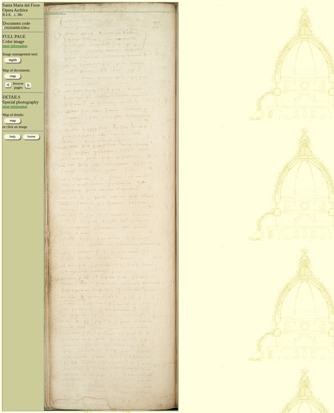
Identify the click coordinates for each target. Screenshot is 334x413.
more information (14, 46)
